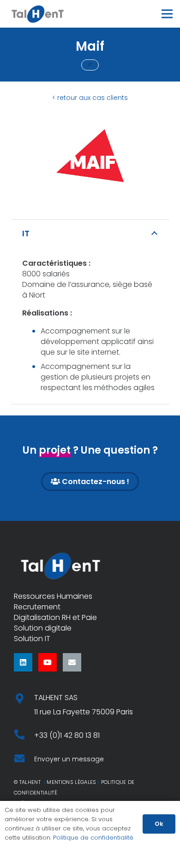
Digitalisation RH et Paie (55, 617)
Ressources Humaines (53, 596)
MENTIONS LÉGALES (71, 782)
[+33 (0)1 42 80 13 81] (24, 735)
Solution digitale (43, 628)
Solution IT (32, 638)
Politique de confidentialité (93, 837)
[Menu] (167, 13)
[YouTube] (47, 662)
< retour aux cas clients (90, 97)
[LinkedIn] (23, 662)
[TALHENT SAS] (24, 699)
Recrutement (37, 607)
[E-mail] (72, 662)
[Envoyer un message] (24, 759)
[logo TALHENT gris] (37, 13)
